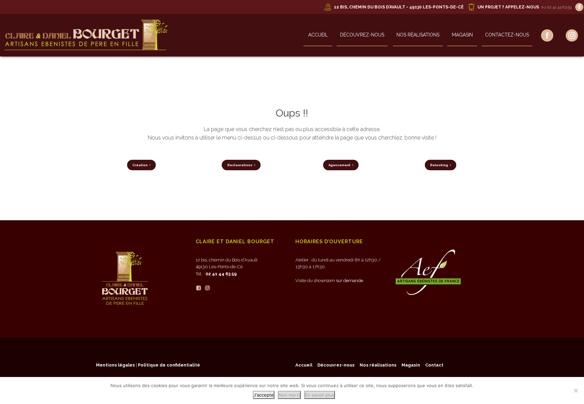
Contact (434, 365)
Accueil (318, 34)
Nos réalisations (417, 34)
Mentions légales (115, 365)
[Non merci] (575, 390)
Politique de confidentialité (169, 365)
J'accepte (263, 395)
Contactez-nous (507, 34)
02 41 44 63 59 (221, 273)
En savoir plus (319, 395)
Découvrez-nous (362, 34)
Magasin (462, 34)
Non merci (289, 395)
